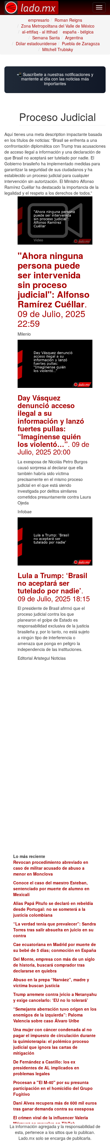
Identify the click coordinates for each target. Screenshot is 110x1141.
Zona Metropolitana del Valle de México (57, 26)
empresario (38, 20)
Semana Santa (46, 38)
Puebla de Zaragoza (81, 43)
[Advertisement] (55, 700)
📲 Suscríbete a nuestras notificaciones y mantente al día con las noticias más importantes (55, 79)
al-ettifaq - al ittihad (39, 32)
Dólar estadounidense (36, 43)
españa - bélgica (78, 32)
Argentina (74, 38)
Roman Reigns (68, 20)
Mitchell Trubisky (57, 49)
